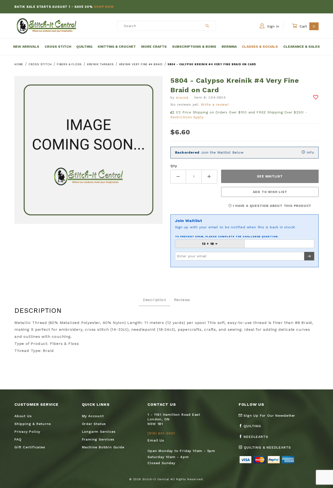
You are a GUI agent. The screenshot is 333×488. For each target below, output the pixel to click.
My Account (93, 416)
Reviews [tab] (182, 299)
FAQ (17, 439)
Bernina (229, 46)
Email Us (155, 440)
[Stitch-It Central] (46, 26)
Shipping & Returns (32, 424)
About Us (22, 416)
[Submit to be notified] (309, 256)
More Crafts (154, 46)
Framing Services (98, 439)
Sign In (272, 26)
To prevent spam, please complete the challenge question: (227, 236)
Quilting (84, 46)
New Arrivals (26, 46)
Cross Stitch (58, 46)
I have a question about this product (272, 206)
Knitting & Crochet (117, 46)
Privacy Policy (27, 431)
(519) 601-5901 (161, 433)
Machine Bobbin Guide (103, 447)
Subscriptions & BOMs (194, 46)
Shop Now (104, 7)
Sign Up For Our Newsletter (268, 415)
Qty (173, 166)
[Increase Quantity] (209, 177)
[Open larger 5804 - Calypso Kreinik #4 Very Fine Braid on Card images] (88, 153)
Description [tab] (154, 299)
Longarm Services (99, 431)
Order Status (94, 424)
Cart (306, 26)
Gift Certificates (29, 447)
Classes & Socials (260, 46)
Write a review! (215, 104)
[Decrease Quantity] (178, 177)
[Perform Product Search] (207, 26)
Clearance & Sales (301, 46)
